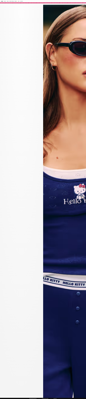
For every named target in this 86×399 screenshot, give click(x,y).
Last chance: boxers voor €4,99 (45, 398)
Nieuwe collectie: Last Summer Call (32, 398)
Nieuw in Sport (55, 398)
